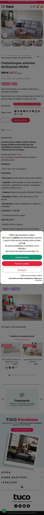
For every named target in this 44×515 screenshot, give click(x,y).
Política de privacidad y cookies (31, 275)
